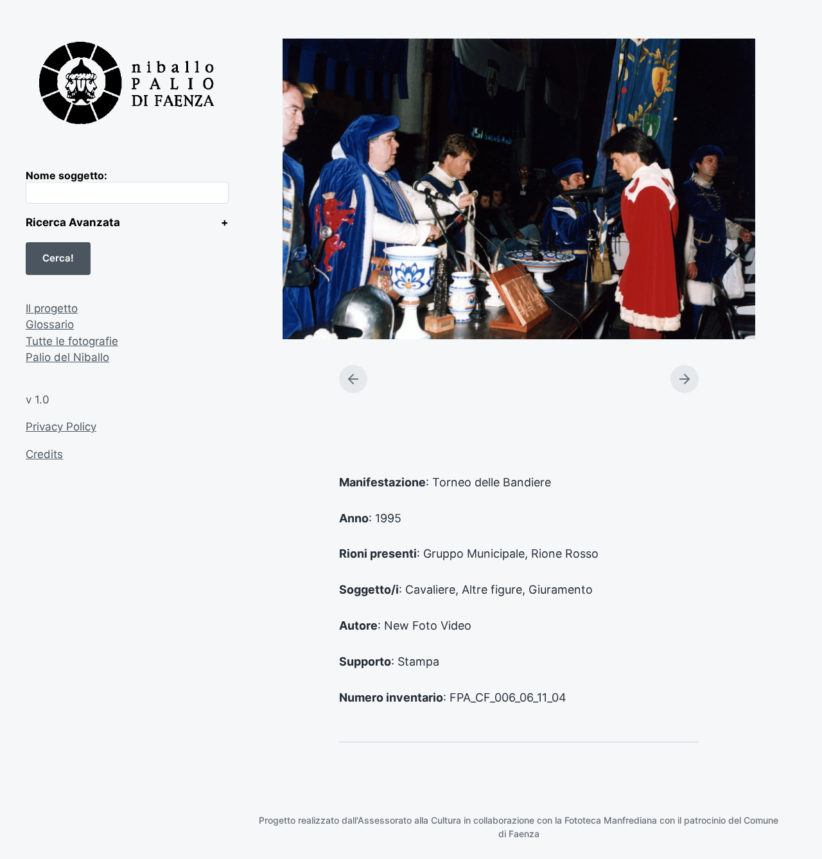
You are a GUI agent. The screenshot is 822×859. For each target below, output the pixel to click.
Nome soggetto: (66, 175)
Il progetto (52, 308)
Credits (44, 454)
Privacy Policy (61, 426)
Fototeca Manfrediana (610, 820)
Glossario (50, 324)
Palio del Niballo (67, 357)
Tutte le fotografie (72, 341)
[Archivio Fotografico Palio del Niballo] (127, 84)
